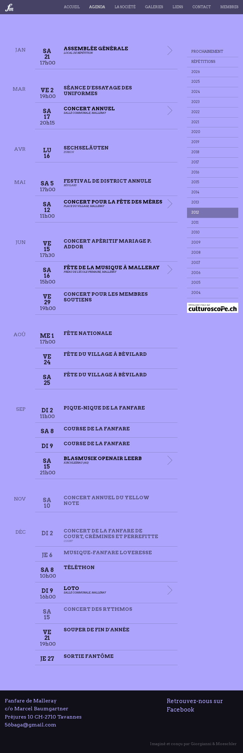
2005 (196, 283)
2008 (196, 253)
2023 (195, 102)
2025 (195, 82)
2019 (195, 142)
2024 (195, 92)
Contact (201, 7)
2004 (196, 293)
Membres (229, 7)
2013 (195, 202)
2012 (195, 212)
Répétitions (203, 62)
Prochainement (207, 52)
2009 (196, 242)
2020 (195, 132)
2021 (195, 122)
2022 (195, 112)
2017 (195, 162)
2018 (195, 152)
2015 (195, 182)
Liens (177, 7)
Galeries (154, 7)
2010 (195, 232)
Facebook (180, 709)
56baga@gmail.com (30, 725)
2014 (195, 192)
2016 (195, 172)
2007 (195, 263)
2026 (195, 72)
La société (125, 7)
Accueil (72, 7)
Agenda (97, 7)
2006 (196, 273)
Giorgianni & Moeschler (214, 743)
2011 (194, 223)
